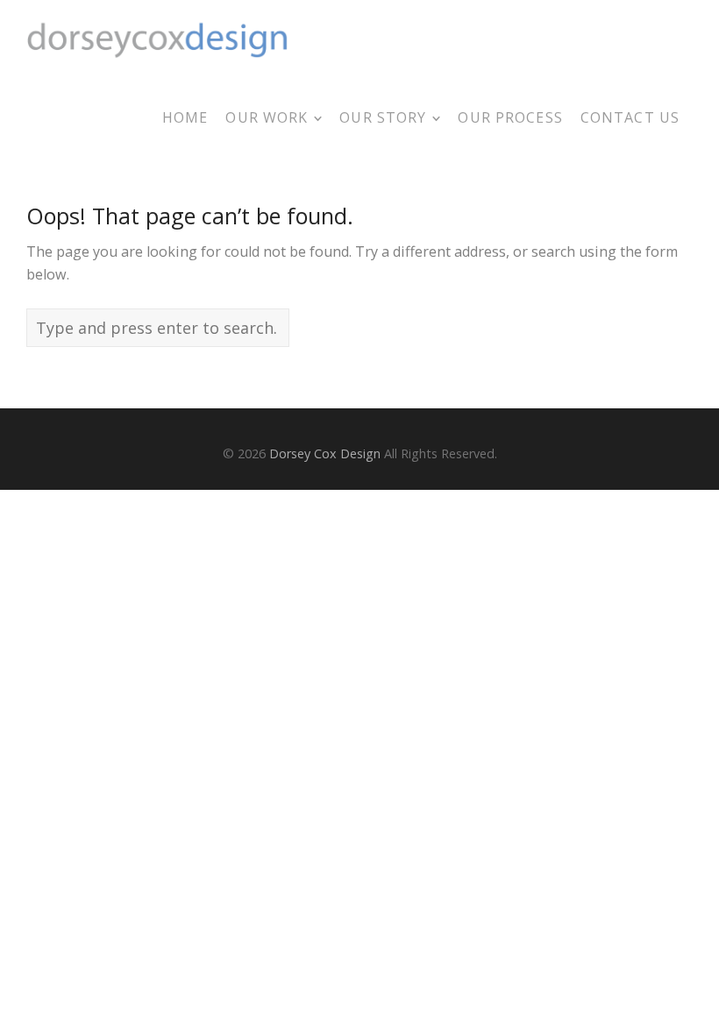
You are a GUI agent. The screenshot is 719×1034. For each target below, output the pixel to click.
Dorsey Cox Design (325, 453)
